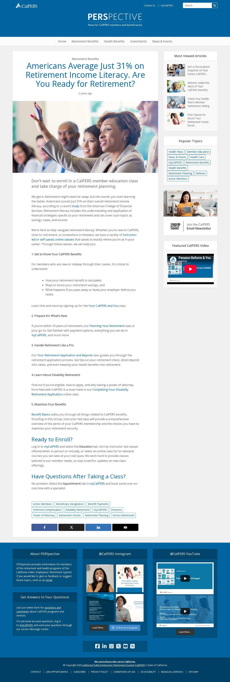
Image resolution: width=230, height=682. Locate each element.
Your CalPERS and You (103, 306)
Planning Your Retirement (107, 326)
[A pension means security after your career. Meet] (100, 578)
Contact (36, 671)
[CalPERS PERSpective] (115, 18)
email (49, 580)
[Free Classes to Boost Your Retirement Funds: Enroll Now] (177, 118)
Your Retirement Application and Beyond (64, 355)
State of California (157, 665)
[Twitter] (118, 647)
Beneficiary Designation (70, 504)
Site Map (193, 671)
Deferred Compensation (47, 509)
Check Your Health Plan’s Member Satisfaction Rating (198, 102)
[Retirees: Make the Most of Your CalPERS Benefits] (177, 86)
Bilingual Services (172, 671)
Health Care (197, 157)
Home (62, 41)
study (75, 206)
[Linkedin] (104, 647)
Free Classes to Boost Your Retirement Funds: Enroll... (198, 120)
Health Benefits (114, 41)
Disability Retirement (77, 509)
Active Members (42, 504)
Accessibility (148, 671)
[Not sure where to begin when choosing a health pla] (130, 608)
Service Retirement (123, 515)
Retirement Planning (96, 515)
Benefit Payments (98, 504)
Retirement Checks (70, 515)
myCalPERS (167, 5)
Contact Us (149, 5)
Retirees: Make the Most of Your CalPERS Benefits (198, 86)
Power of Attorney (44, 515)
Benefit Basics (40, 414)
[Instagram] (111, 647)
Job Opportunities (57, 671)
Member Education (198, 151)
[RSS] (132, 647)
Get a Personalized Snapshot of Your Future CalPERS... (199, 70)
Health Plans (176, 151)
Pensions (116, 509)
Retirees (201, 173)
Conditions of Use (124, 671)
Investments (138, 41)
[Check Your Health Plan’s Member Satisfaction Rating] (177, 102)
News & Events (162, 41)
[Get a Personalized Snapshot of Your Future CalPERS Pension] (177, 70)
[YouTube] (125, 647)
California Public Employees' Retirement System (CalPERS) (113, 665)
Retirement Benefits (85, 41)
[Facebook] (97, 647)
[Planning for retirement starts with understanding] (130, 578)
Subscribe (79, 671)
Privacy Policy (99, 671)
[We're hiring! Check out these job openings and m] (100, 608)
